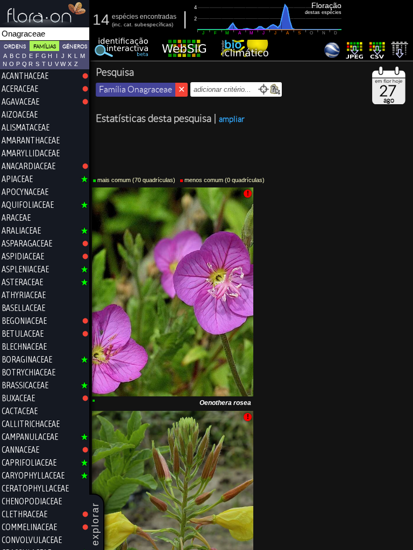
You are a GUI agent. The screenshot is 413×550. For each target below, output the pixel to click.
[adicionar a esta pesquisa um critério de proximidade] (263, 89)
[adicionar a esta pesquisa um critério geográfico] (275, 89)
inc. (117, 24)
